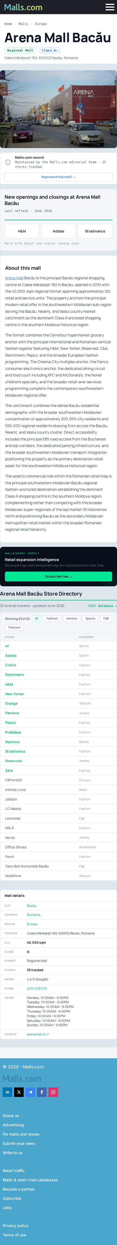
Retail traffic (14, 1170)
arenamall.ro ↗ (38, 1034)
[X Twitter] (19, 1092)
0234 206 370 (37, 988)
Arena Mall (14, 277)
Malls (23, 24)
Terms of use (14, 1234)
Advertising (13, 1125)
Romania (33, 914)
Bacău (31, 905)
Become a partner (19, 1189)
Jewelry (71, 618)
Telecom (14, 627)
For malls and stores (21, 1134)
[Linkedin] (7, 1092)
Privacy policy (16, 1225)
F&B (106, 618)
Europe (41, 24)
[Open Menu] (110, 7)
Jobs (7, 1207)
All (36, 618)
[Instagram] (53, 1092)
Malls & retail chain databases (30, 1179)
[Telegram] (30, 1092)
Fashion (52, 618)
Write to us (13, 1152)
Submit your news (19, 1143)
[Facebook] (42, 1092)
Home (8, 24)
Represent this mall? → (58, 177)
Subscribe (12, 1198)
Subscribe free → (58, 576)
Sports (90, 618)
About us (11, 1115)
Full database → (102, 606)
